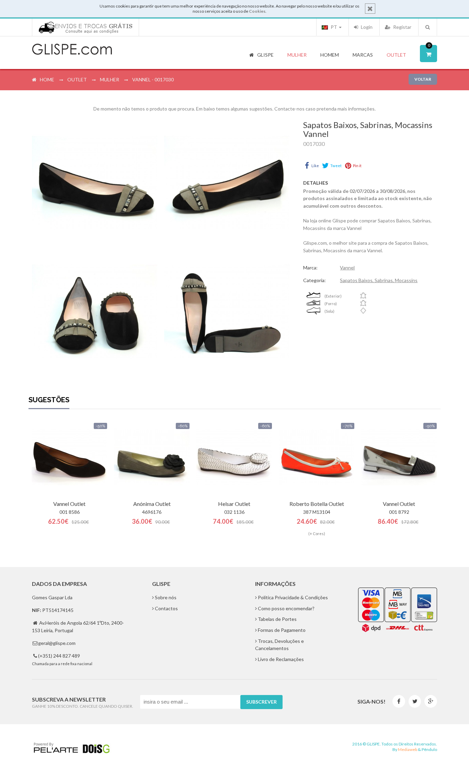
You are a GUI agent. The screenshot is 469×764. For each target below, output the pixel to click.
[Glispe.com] (72, 49)
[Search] (428, 27)
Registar (401, 27)
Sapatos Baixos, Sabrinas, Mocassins (378, 280)
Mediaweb (407, 749)
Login (366, 27)
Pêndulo (429, 749)
